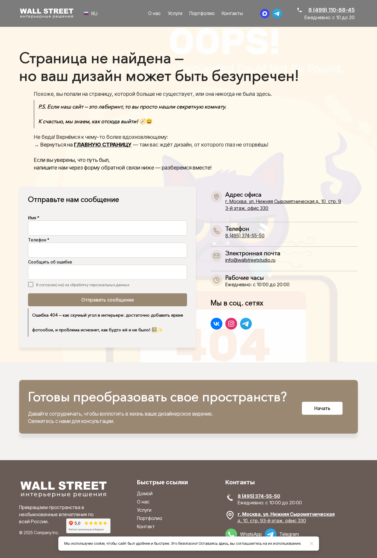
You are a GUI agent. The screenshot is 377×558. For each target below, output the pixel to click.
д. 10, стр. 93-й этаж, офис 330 (272, 521)
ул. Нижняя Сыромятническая (299, 514)
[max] (264, 13)
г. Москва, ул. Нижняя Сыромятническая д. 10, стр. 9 (283, 201)
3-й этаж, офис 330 (246, 208)
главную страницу (103, 144)
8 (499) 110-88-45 (331, 10)
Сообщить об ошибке (50, 262)
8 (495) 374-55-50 (244, 235)
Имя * (33, 217)
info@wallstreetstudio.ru (250, 260)
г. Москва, (250, 514)
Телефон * (38, 240)
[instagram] (231, 324)
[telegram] (277, 13)
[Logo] (46, 13)
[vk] (216, 324)
